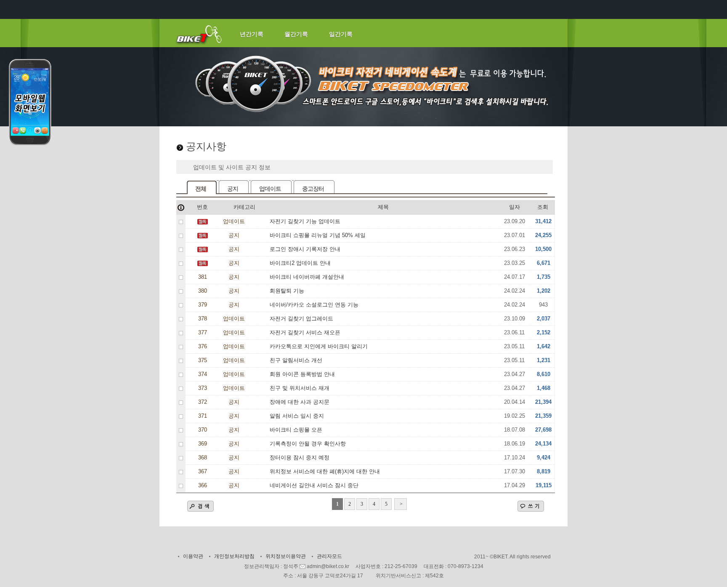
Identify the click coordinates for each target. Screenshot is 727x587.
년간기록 (251, 34)
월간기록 (296, 34)
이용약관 (193, 556)
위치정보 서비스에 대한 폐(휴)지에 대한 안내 (325, 471)
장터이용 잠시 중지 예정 (299, 457)
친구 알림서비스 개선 (296, 360)
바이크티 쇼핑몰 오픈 (296, 430)
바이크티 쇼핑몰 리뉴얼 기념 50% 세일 (318, 235)
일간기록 (341, 34)
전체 (200, 188)
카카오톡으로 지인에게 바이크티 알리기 (319, 346)
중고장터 (313, 188)
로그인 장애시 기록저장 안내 (305, 249)
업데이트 (270, 188)
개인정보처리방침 (234, 556)
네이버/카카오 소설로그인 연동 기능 (314, 305)
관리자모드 (329, 556)
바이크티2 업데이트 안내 (300, 263)
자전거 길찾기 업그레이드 (301, 318)
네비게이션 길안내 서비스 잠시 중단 (314, 485)
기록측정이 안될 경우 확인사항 (308, 443)
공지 (232, 188)
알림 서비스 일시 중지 (297, 416)
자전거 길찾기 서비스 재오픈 (305, 332)
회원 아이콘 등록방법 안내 (302, 374)
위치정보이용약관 (285, 556)
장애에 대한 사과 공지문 (299, 402)
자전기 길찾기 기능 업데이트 (305, 221)
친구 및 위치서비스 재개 (299, 388)
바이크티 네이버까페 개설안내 (307, 277)
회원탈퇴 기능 (287, 291)
